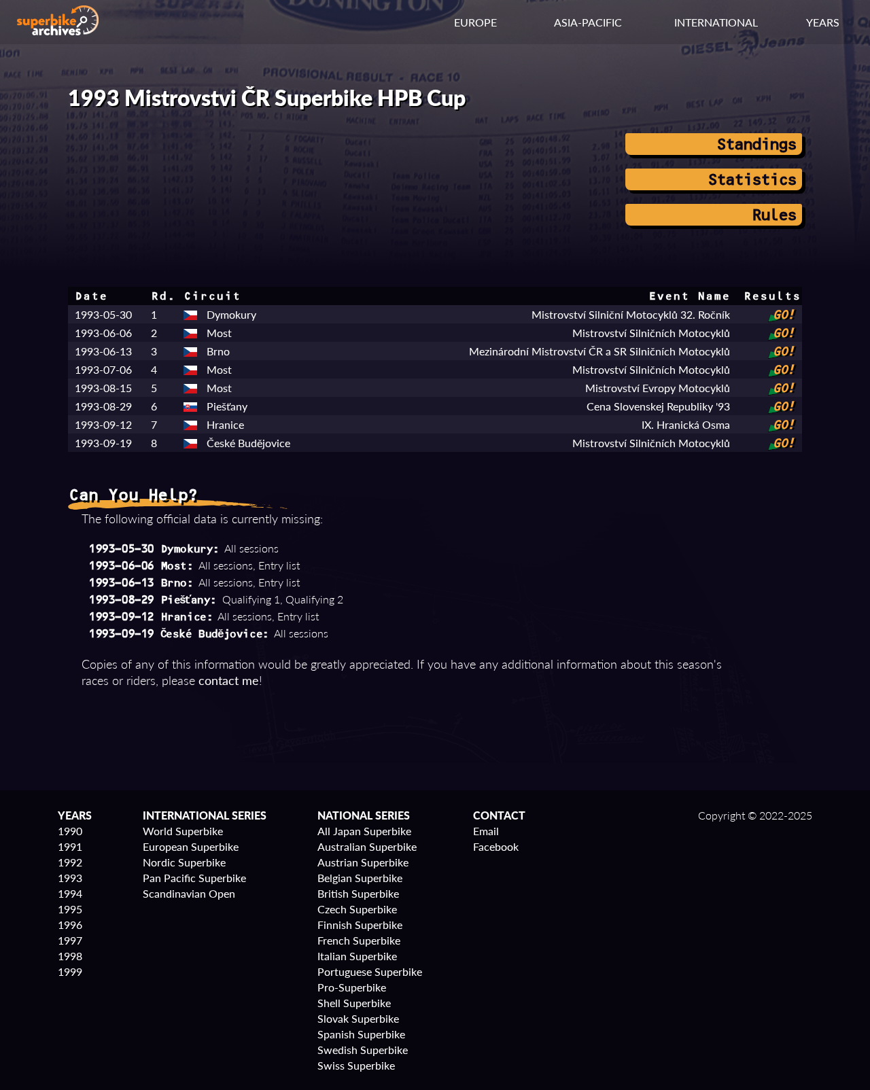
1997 (70, 940)
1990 (70, 831)
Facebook (496, 846)
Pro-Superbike (351, 987)
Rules (773, 215)
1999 (70, 971)
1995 (70, 909)
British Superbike (358, 893)
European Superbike (191, 846)
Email (486, 831)
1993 (70, 877)
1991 (70, 846)
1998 (70, 956)
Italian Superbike (357, 956)
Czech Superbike (357, 909)
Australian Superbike (367, 846)
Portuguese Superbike (369, 971)
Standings (755, 144)
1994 (70, 893)
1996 (70, 924)
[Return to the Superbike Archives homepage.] (58, 31)
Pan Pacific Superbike (194, 877)
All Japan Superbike (364, 831)
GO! (783, 314)
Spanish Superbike (361, 1034)
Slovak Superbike (358, 1018)
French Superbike (358, 940)
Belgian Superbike (359, 877)
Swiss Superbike (356, 1065)
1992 (70, 862)
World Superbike (183, 831)
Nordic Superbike (184, 862)
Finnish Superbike (359, 924)
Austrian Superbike (362, 862)
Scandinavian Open (189, 893)
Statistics (751, 179)
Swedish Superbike (362, 1049)
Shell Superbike (354, 1002)
